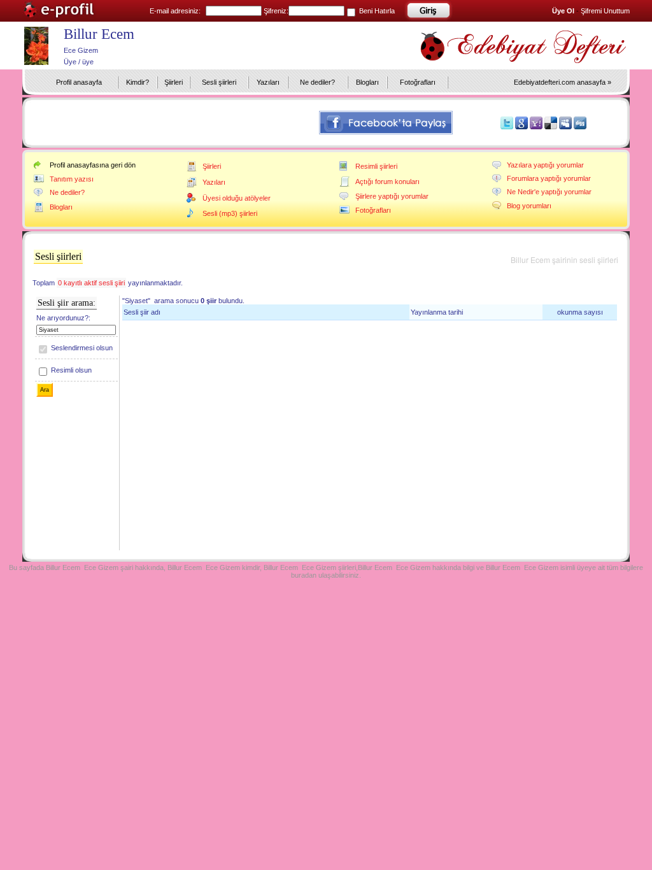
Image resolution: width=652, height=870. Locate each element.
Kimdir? (137, 82)
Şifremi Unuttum (605, 11)
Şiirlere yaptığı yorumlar (392, 196)
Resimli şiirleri (376, 166)
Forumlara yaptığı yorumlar (549, 178)
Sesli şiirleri (219, 82)
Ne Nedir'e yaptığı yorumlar (549, 192)
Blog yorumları (529, 206)
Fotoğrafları (418, 82)
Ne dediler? (317, 82)
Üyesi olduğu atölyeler (236, 198)
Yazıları (268, 82)
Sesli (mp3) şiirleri (229, 213)
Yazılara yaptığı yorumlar (545, 165)
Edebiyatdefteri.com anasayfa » (562, 82)
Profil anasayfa (79, 82)
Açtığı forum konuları (387, 181)
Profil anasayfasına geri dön (93, 165)
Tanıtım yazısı (72, 179)
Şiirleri (173, 82)
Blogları (367, 82)
